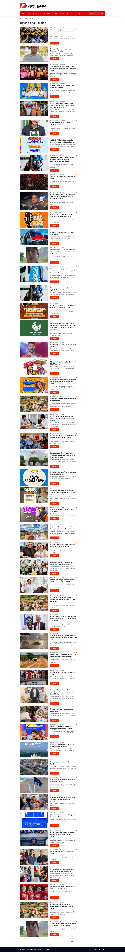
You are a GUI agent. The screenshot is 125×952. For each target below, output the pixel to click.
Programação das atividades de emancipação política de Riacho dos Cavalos (61, 906)
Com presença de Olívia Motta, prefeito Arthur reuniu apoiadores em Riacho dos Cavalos (63, 69)
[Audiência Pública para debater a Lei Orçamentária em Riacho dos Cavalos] (34, 145)
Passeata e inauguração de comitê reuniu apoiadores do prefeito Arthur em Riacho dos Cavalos (63, 32)
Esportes (47, 13)
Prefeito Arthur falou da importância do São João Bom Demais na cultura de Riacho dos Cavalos (62, 196)
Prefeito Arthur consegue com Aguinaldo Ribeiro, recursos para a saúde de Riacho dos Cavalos (63, 618)
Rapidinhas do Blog (74, 13)
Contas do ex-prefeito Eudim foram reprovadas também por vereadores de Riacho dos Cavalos (62, 455)
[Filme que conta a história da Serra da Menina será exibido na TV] (34, 749)
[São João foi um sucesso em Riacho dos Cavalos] (34, 182)
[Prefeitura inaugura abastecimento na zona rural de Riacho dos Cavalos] (34, 874)
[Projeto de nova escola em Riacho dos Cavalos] (34, 767)
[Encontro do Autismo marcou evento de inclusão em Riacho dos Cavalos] (34, 441)
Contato (102, 949)
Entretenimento (59, 13)
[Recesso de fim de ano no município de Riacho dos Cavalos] (34, 820)
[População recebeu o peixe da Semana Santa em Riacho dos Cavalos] (34, 550)
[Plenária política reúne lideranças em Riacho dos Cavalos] (34, 91)
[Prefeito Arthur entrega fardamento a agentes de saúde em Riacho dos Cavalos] (34, 838)
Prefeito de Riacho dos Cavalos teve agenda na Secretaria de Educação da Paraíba (62, 418)
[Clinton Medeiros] (33, 5)
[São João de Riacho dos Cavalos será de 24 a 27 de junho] (34, 367)
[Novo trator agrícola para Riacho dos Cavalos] (34, 857)
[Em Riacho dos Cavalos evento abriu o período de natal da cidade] (34, 892)
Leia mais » (54, 43)
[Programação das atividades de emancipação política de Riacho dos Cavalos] (34, 910)
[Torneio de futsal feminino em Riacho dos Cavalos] (34, 514)
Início (23, 13)
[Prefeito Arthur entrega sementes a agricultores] (34, 714)
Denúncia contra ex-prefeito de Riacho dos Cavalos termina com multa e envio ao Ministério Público (62, 252)
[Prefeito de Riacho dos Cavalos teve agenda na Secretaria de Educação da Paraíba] (34, 421)
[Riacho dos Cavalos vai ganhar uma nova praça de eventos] (34, 404)
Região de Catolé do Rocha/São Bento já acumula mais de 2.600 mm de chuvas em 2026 (63, 638)
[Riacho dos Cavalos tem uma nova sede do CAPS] (34, 677)
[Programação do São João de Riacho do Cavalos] (34, 349)
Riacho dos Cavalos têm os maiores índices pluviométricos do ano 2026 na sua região (62, 599)
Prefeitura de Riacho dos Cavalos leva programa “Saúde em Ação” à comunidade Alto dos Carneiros (62, 160)
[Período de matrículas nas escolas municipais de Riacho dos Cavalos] (34, 732)
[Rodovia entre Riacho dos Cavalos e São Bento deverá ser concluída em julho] (34, 660)
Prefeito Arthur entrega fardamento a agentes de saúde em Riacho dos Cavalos (62, 834)
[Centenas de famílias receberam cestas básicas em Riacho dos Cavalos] (34, 802)
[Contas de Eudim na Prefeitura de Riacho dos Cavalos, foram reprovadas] (34, 929)
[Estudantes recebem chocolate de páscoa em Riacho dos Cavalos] (34, 567)
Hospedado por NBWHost (43, 949)
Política (31, 13)
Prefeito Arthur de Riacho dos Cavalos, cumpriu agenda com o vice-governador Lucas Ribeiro (63, 692)
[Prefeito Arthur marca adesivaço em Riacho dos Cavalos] (34, 54)
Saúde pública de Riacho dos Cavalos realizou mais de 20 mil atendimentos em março (63, 492)
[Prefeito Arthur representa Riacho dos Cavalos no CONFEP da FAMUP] (34, 585)
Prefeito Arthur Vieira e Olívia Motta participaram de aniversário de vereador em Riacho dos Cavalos (63, 105)
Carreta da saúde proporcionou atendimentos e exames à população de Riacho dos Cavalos (63, 271)
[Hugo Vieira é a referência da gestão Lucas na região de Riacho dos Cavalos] (34, 532)
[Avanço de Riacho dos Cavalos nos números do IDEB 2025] (34, 128)
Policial (39, 13)
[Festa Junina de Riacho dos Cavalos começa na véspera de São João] (34, 220)
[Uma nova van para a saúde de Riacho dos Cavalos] (34, 237)
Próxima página (70, 941)
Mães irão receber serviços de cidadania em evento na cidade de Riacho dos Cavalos (63, 382)
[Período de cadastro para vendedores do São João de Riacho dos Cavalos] (34, 311)
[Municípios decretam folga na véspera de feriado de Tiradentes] (34, 477)
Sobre (99, 949)
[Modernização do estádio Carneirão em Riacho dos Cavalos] (34, 785)
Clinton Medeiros (54, 27)
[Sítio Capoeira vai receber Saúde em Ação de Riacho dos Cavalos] (34, 293)
